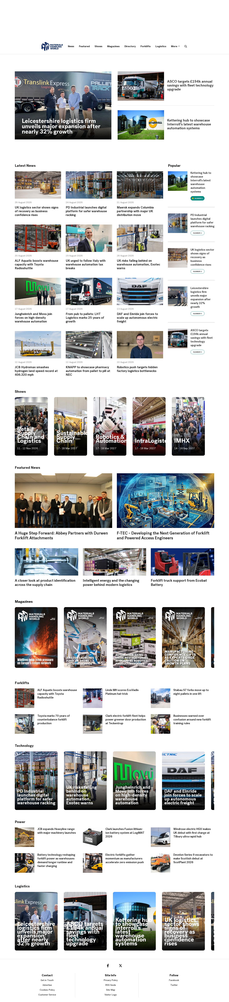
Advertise (47, 985)
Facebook (174, 980)
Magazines (113, 46)
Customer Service (47, 995)
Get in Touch (47, 980)
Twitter (174, 985)
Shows (98, 46)
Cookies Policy (47, 990)
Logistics (160, 46)
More (174, 46)
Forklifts (146, 46)
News (71, 46)
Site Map (110, 990)
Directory (130, 46)
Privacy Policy (111, 980)
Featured (84, 46)
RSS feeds (110, 985)
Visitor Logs (111, 995)
